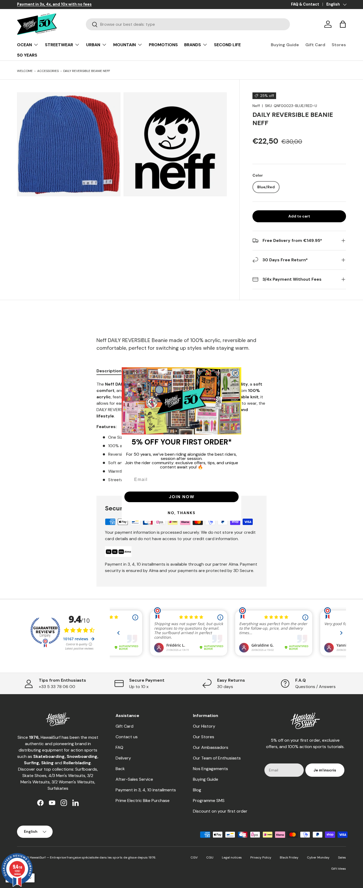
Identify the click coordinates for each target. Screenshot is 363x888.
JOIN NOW (182, 497)
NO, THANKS (182, 512)
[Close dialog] (235, 373)
